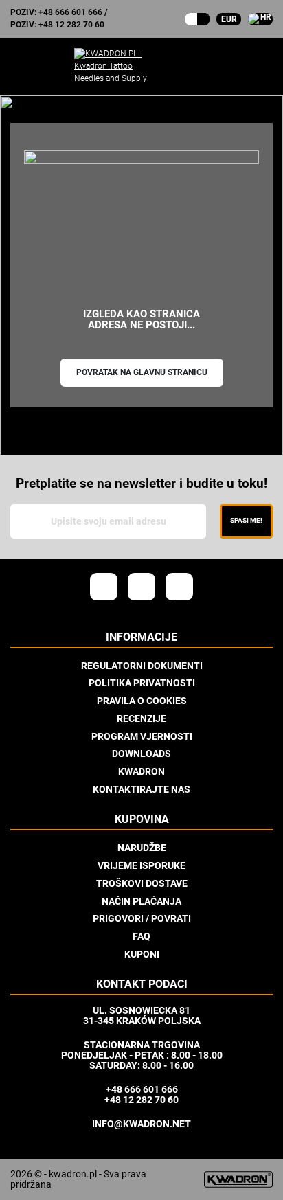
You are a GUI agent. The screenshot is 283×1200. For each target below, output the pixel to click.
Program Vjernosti (141, 736)
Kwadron (141, 771)
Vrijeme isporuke (141, 865)
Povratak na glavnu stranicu (141, 372)
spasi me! (246, 520)
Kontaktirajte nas (141, 789)
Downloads (141, 753)
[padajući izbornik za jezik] (260, 19)
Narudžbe (141, 847)
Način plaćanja (141, 901)
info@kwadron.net (141, 1123)
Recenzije (141, 718)
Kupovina (142, 819)
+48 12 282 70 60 (71, 25)
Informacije (141, 637)
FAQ (141, 936)
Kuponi (141, 954)
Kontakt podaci (142, 984)
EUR (229, 19)
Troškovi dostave (142, 883)
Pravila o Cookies (142, 700)
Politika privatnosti (142, 682)
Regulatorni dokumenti (142, 665)
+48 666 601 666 (70, 12)
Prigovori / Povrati (142, 918)
